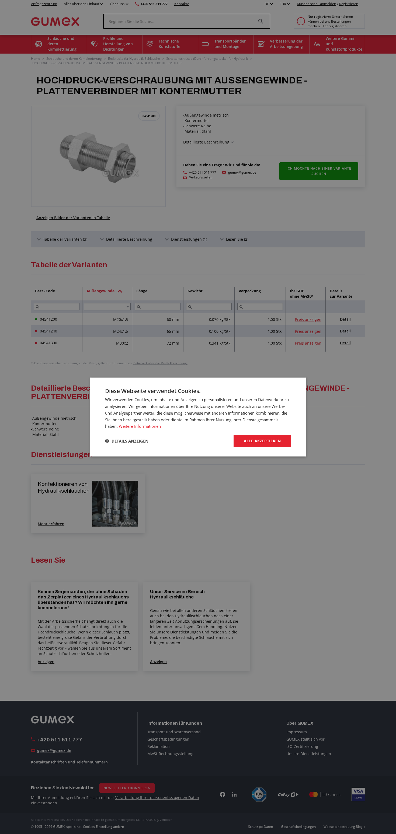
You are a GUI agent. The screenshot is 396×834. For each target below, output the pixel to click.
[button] (126, 441)
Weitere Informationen (140, 426)
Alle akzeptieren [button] (262, 440)
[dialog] (198, 417)
